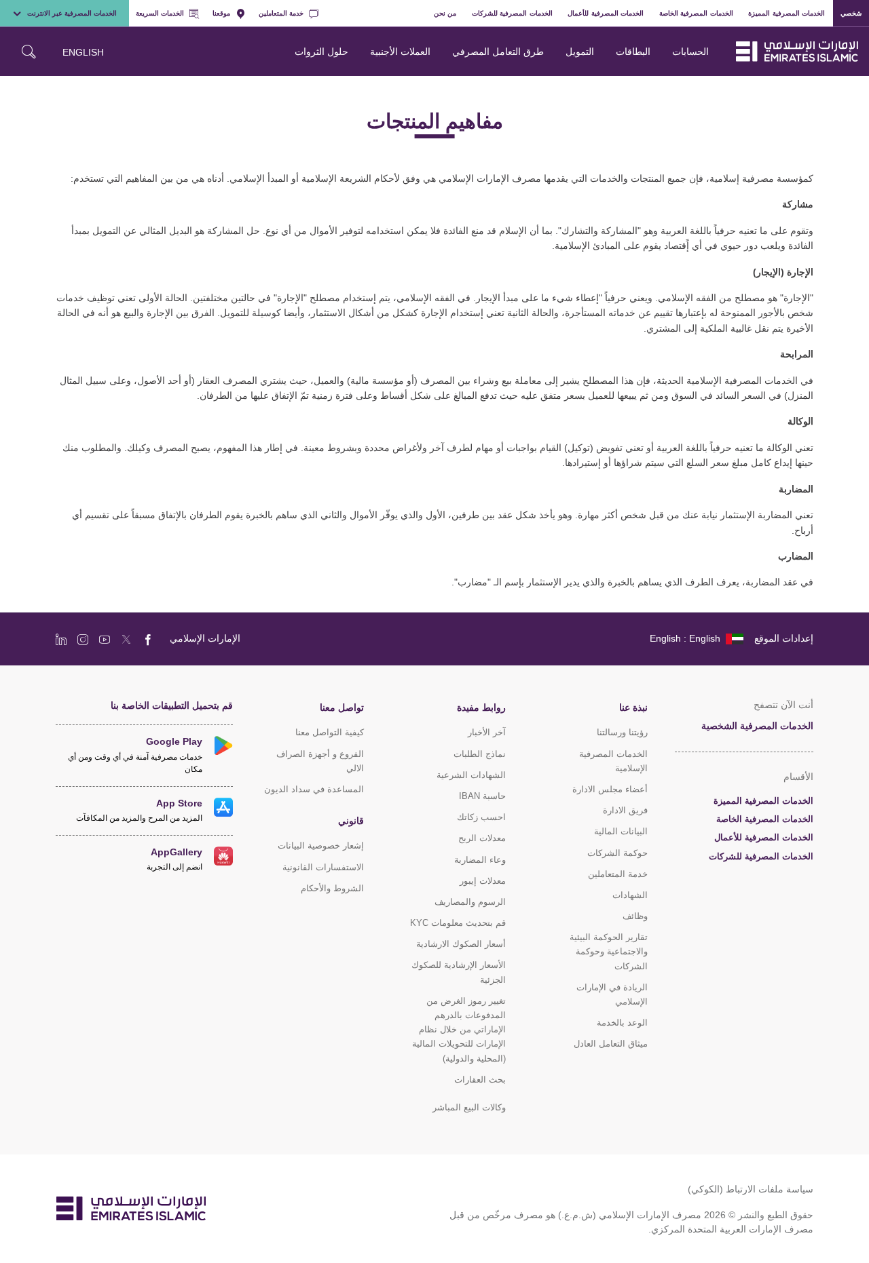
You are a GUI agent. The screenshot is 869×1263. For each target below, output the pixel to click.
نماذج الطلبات (480, 754)
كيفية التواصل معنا (329, 732)
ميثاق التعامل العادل (611, 1043)
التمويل (580, 51)
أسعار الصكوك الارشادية (461, 944)
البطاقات (633, 51)
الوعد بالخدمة (622, 1022)
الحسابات (690, 51)
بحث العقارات (480, 1079)
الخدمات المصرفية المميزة (786, 13)
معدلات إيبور (483, 881)
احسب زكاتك (481, 817)
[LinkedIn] (61, 639)
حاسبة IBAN (482, 796)
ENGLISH (83, 52)
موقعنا (221, 13)
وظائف (635, 916)
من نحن (445, 13)
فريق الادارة (625, 810)
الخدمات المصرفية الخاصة (696, 13)
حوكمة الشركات (617, 853)
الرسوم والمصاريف (470, 902)
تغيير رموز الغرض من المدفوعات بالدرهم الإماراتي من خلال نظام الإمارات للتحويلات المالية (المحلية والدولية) (459, 1030)
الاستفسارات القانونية (323, 867)
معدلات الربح (482, 838)
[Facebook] (148, 639)
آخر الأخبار (487, 732)
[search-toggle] (28, 51)
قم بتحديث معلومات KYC (458, 923)
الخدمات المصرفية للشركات (512, 13)
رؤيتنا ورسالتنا (622, 732)
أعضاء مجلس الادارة (610, 789)
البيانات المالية (621, 831)
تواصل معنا (342, 707)
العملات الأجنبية (400, 51)
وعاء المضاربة (480, 860)
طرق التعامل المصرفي (498, 51)
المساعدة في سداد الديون (314, 789)
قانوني (351, 820)
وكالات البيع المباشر (469, 1107)
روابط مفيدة (481, 707)
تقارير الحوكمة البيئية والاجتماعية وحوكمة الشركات (609, 951)
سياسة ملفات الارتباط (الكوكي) (750, 1188)
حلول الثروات (321, 51)
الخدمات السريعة (160, 13)
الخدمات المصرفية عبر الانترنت (72, 13)
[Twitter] (126, 639)
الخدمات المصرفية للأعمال (606, 13)
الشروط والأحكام (332, 888)
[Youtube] (104, 639)
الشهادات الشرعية (471, 775)
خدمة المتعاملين (281, 13)
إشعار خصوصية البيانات (321, 845)
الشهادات (630, 895)
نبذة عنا (633, 707)
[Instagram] (82, 639)
